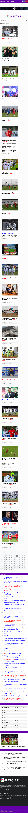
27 (11, 555)
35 (6, 557)
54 (4, 561)
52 (24, 559)
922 (10, 42)
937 (10, 507)
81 (22, 565)
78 (14, 565)
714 (10, 102)
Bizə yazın (12, 1)
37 (11, 557)
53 (1, 561)
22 (24, 553)
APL (6, 795)
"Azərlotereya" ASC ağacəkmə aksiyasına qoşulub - (9, 319)
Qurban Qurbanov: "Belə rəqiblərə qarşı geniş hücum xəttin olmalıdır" (14, 768)
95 (6, 569)
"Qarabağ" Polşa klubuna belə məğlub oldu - (9, 172)
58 (14, 561)
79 (17, 565)
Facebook (24, 1)
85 (6, 567)
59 (17, 561)
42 (24, 557)
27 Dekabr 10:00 (5, 343)
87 (11, 567)
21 (22, 553)
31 (22, 555)
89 (17, 567)
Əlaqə (8, 1)
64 (4, 563)
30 (19, 555)
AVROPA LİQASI (16, 797)
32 (24, 555)
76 (9, 565)
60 (19, 561)
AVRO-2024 (2, 798)
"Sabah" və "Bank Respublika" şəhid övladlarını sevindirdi (9, 298)
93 (1, 569)
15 (6, 553)
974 (10, 363)
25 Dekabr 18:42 (5, 363)
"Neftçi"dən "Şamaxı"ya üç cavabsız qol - (9, 504)
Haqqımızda (2, 1)
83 (1, 567)
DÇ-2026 (7, 23)
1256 (11, 527)
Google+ (25, 1)
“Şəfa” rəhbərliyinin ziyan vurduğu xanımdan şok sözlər (13, 754)
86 (9, 567)
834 (10, 487)
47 (11, 559)
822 (10, 62)
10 (20, 551)
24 (4, 555)
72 (24, 563)
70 (19, 563)
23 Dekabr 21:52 (5, 487)
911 (10, 122)
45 (6, 559)
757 (10, 302)
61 (22, 561)
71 (22, 563)
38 (14, 557)
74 (4, 565)
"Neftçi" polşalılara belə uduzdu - (8, 119)
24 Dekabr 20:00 (5, 422)
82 (24, 565)
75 (6, 565)
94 (4, 569)
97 (11, 569)
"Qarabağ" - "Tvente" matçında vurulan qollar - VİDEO (13, 746)
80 (19, 565)
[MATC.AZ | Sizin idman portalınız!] (14, 16)
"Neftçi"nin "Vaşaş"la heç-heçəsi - (8, 212)
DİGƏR (7, 798)
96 (9, 569)
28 (14, 555)
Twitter (22, 1)
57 (11, 561)
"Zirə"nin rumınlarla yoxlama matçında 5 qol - (9, 192)
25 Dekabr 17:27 (5, 383)
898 (10, 343)
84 (4, 567)
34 (4, 557)
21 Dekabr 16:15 (5, 527)
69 (17, 563)
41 (22, 557)
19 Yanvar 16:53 (5, 42)
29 (17, 555)
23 (1, 555)
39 (17, 557)
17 (11, 553)
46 (9, 559)
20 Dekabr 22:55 (5, 547)
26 (9, 555)
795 (10, 442)
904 (10, 82)
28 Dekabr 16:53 (5, 322)
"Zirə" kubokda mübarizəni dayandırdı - (9, 544)
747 (10, 547)
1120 (11, 402)
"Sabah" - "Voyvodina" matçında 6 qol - (8, 59)
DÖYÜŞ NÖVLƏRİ (19, 795)
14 (4, 553)
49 (17, 559)
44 (4, 559)
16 (9, 553)
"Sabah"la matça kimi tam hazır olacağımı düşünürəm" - (9, 140)
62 (24, 561)
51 (22, 559)
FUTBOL (2, 795)
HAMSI (25, 732)
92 (24, 567)
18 (14, 553)
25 (6, 555)
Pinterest (27, 1)
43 (1, 559)
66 (9, 563)
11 (22, 551)
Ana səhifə (2, 808)
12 (25, 551)
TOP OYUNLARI (11, 795)
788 (10, 322)
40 (19, 557)
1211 (11, 467)
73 (1, 565)
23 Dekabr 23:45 (5, 467)
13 (1, 553)
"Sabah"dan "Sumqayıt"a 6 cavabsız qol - (9, 484)
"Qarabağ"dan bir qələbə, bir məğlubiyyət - (9, 79)
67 (11, 563)
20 (19, 553)
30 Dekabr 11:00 (5, 302)
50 (19, 559)
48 (14, 559)
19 (17, 553)
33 (1, 557)
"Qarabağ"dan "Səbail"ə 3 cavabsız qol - (8, 419)
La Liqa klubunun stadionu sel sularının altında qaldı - (9, 339)
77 (11, 565)
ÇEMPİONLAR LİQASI (7, 797)
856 (10, 383)
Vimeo (6, 789)
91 (22, 567)
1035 (11, 422)
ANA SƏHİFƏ (2, 23)
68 (14, 563)
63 (1, 563)
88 (14, 567)
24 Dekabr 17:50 (5, 442)
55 (6, 561)
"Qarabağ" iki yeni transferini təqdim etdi (15, 761)
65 (6, 563)
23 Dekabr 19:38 (5, 507)
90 (19, 567)
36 (9, 557)
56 (9, 561)
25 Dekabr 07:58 (5, 402)
